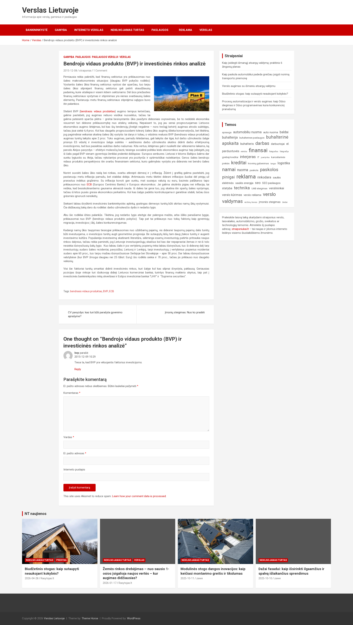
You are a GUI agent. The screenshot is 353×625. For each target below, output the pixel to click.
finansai (258, 150)
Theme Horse (90, 618)
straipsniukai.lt (240, 229)
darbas (262, 143)
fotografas (273, 151)
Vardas (68, 437)
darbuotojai (278, 144)
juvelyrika (265, 157)
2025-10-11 (187, 578)
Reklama (185, 30)
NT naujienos (36, 513)
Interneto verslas (88, 30)
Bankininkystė (36, 30)
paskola (254, 170)
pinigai (228, 177)
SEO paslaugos (271, 183)
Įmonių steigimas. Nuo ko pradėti (185, 312)
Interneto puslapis (74, 469)
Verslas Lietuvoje (50, 10)
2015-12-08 (70, 70)
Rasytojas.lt (47, 578)
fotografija (284, 151)
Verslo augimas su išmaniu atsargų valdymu (248, 86)
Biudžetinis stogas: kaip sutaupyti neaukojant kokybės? (255, 93)
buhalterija (230, 137)
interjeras (248, 157)
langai (273, 163)
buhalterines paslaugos (251, 137)
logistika (284, 163)
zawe (199, 578)
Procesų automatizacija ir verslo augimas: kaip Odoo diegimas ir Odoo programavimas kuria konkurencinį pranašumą (254, 105)
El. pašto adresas (74, 453)
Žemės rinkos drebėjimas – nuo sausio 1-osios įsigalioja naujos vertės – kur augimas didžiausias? (136, 573)
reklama (246, 176)
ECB (89, 184)
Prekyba (61, 560)
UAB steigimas (259, 188)
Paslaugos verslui (105, 56)
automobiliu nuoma (247, 132)
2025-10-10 (265, 578)
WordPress (133, 618)
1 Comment (100, 70)
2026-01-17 (109, 582)
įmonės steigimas (270, 202)
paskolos (269, 169)
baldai (284, 132)
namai (229, 169)
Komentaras (71, 393)
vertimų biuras (250, 202)
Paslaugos (159, 30)
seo (258, 183)
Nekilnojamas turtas (127, 30)
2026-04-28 (31, 578)
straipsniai (85, 70)
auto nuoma (270, 132)
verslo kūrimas (232, 195)
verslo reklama (252, 195)
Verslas (205, 30)
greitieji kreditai (230, 157)
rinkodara (264, 177)
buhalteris (247, 144)
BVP (105, 291)
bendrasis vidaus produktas (98, 111)
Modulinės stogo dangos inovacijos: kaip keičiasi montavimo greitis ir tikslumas (213, 571)
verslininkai (276, 188)
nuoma (242, 170)
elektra (244, 151)
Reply (77, 369)
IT (258, 157)
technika (242, 187)
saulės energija (244, 183)
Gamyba (61, 30)
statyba (227, 188)
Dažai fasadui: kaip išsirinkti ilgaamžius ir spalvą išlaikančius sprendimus (291, 571)
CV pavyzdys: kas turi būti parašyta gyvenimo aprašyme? (95, 314)
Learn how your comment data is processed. (139, 496)
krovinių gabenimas (258, 163)
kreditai (238, 162)
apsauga (226, 132)
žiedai (285, 202)
